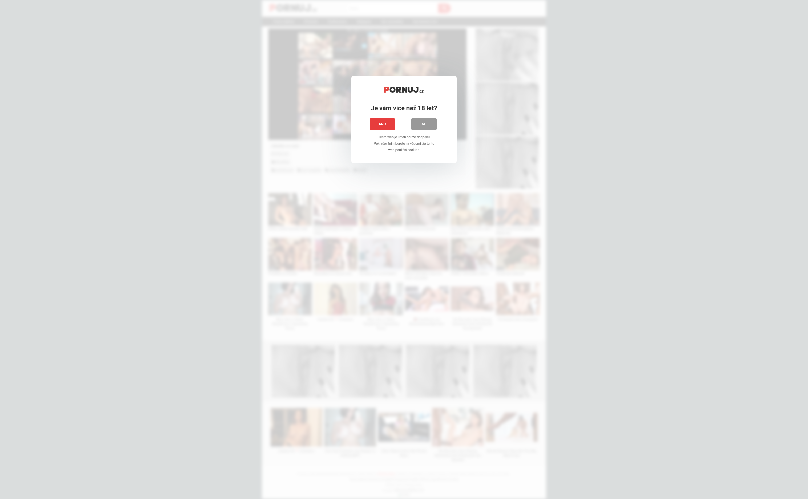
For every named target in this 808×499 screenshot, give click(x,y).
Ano (382, 124)
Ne (424, 124)
